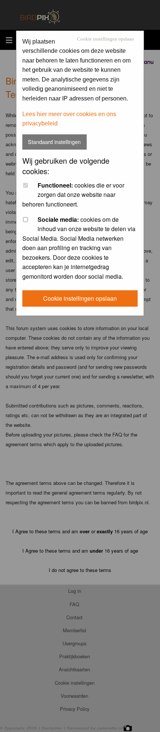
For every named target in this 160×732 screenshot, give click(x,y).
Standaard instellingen (54, 142)
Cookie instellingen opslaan (105, 39)
